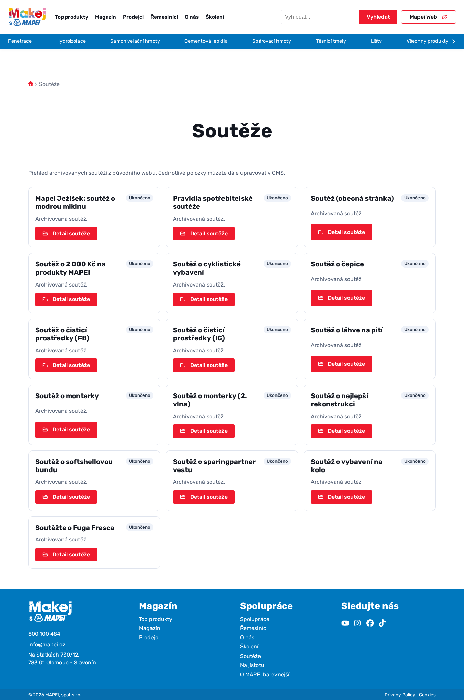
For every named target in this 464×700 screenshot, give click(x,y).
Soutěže (250, 656)
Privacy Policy (400, 694)
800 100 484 (44, 634)
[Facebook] (370, 623)
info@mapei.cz (46, 644)
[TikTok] (382, 623)
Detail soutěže (71, 233)
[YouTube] (345, 623)
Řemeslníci (164, 17)
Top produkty (71, 17)
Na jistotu (252, 665)
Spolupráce (254, 619)
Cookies (427, 694)
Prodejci (133, 17)
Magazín (105, 17)
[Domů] (30, 84)
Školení (215, 17)
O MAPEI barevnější (264, 674)
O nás (192, 17)
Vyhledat (378, 17)
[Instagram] (357, 623)
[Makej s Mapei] (27, 16)
